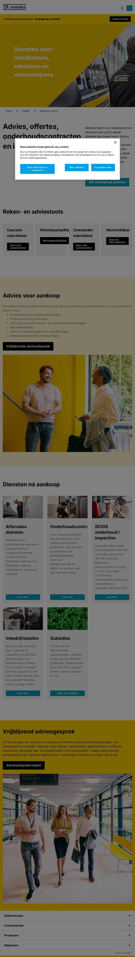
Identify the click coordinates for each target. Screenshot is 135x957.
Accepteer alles (103, 167)
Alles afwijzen (76, 167)
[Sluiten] (115, 142)
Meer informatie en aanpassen (37, 168)
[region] (67, 159)
